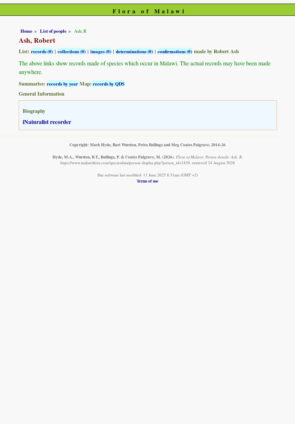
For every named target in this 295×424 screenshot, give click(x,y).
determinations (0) (134, 51)
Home (26, 31)
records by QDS (108, 83)
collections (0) (72, 51)
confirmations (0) (175, 51)
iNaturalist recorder (47, 121)
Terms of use (147, 181)
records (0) (42, 51)
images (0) (100, 51)
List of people (53, 31)
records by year (62, 83)
